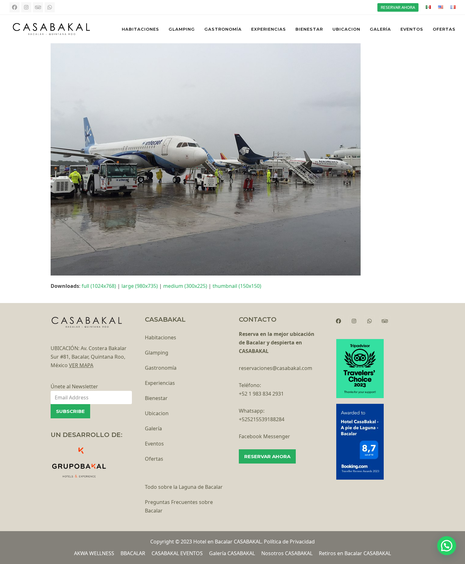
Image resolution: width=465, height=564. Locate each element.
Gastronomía (161, 367)
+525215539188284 (261, 419)
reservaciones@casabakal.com (275, 368)
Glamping (156, 352)
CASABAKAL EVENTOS (177, 553)
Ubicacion (157, 413)
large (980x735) (139, 285)
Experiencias (160, 382)
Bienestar (156, 398)
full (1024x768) (99, 285)
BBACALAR (133, 553)
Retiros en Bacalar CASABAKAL (355, 553)
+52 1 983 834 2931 (261, 393)
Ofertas (154, 458)
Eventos (154, 443)
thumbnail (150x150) (237, 285)
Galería (153, 428)
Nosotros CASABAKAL (287, 553)
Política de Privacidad (289, 541)
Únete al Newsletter (74, 386)
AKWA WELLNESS (94, 553)
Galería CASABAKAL (232, 553)
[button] (446, 545)
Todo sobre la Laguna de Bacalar (184, 486)
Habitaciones (160, 337)
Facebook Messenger (264, 436)
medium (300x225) (185, 285)
